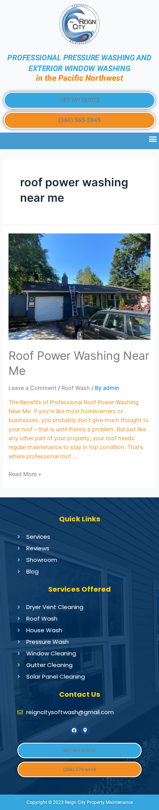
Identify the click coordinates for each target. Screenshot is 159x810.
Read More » (24, 474)
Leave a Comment (32, 388)
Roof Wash (75, 388)
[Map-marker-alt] (85, 730)
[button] (79, 100)
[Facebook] (74, 730)
